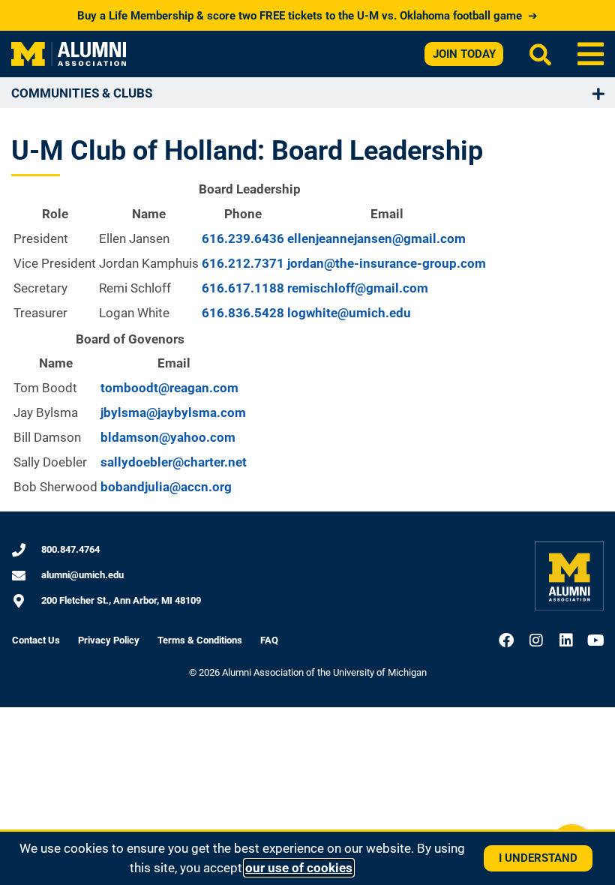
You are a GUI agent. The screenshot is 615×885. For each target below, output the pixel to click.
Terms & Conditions (200, 640)
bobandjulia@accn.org (166, 486)
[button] (591, 54)
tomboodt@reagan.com (169, 387)
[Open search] (540, 54)
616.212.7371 (243, 263)
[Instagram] (536, 640)
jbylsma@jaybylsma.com (173, 412)
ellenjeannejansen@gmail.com (376, 238)
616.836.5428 (243, 312)
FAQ (269, 640)
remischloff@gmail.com (357, 288)
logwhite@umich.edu (349, 312)
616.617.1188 (243, 288)
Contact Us (36, 640)
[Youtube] (596, 640)
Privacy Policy (109, 640)
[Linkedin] (566, 640)
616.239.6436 (243, 238)
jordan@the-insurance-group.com (386, 263)
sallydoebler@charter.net (173, 462)
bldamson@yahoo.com (168, 437)
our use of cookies (298, 867)
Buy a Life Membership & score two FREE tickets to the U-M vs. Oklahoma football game (307, 15)
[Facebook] (506, 640)
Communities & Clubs (81, 93)
